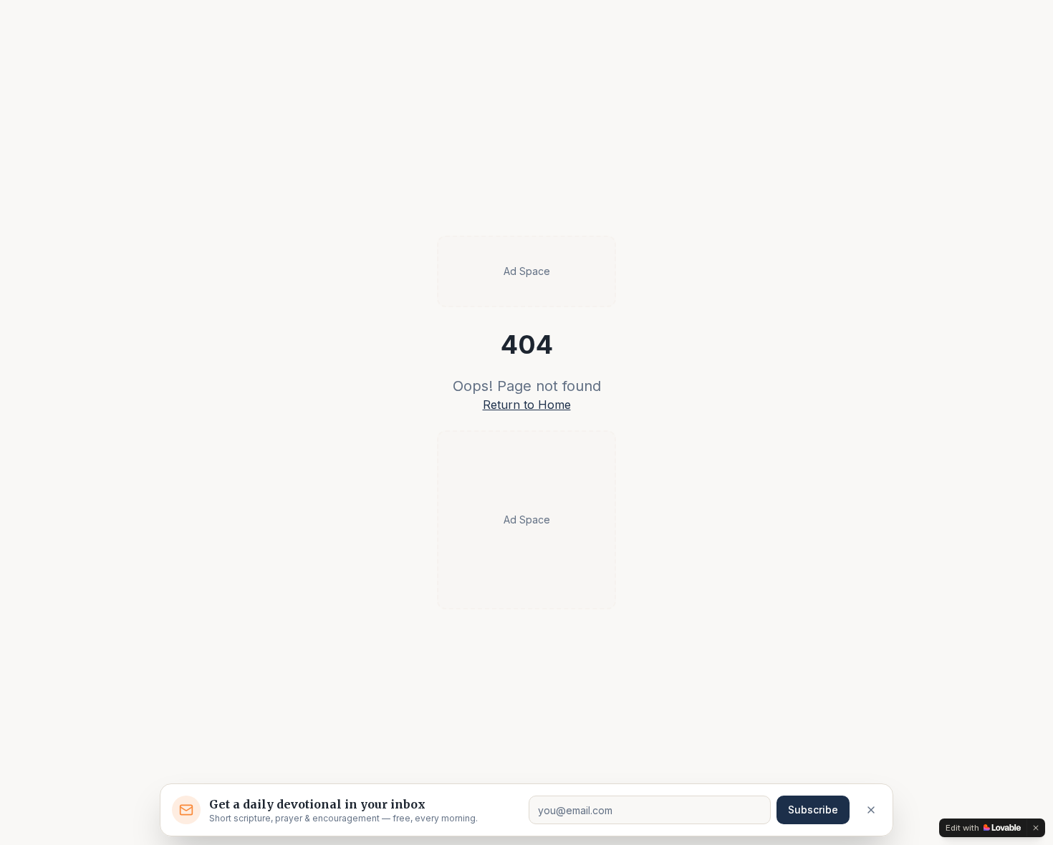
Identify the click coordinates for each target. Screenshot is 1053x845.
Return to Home (527, 404)
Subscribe (813, 809)
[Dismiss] (871, 810)
